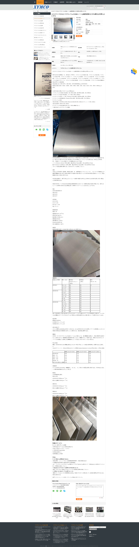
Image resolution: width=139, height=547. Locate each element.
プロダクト (40, 2)
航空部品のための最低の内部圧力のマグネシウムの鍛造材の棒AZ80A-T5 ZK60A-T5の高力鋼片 (78, 528)
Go (104, 7)
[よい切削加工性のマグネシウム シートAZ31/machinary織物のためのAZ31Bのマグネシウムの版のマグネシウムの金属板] (36, 58)
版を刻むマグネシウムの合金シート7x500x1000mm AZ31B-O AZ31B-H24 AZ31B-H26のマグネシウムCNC (44, 54)
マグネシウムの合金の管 (39, 27)
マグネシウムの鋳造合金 (39, 39)
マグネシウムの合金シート (45, 11)
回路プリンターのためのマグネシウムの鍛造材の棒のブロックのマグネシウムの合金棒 (78, 539)
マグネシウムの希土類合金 (39, 44)
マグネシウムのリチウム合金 (39, 42)
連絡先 (79, 36)
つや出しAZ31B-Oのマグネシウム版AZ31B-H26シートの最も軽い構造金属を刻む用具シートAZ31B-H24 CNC (60, 528)
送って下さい (93, 529)
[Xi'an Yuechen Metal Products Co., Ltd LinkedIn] (90, 532)
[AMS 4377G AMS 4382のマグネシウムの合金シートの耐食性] (78, 509)
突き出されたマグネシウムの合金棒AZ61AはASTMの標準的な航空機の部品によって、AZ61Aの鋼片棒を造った (79, 531)
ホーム (34, 11)
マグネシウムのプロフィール (39, 47)
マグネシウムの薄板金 (70, 477)
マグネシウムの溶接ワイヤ (39, 32)
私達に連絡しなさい (71, 2)
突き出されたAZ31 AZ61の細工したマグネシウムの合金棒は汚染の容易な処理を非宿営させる (78, 535)
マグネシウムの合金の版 (39, 16)
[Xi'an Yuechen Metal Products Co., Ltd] (41, 7)
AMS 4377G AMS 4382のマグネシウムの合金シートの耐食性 (78, 515)
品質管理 (62, 2)
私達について (48, 2)
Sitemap (94, 534)
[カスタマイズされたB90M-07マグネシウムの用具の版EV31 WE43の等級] (68, 509)
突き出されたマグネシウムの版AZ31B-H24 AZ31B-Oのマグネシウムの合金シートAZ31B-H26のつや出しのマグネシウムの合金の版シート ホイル (60, 536)
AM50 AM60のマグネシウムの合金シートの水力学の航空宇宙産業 (100, 515)
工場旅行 (55, 2)
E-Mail (90, 534)
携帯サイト (92, 536)
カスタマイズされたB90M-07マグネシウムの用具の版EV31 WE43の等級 (67, 515)
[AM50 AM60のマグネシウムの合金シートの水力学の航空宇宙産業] (100, 509)
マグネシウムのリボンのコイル (40, 35)
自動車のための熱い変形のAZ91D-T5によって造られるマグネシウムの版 (42, 540)
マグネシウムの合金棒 (38, 20)
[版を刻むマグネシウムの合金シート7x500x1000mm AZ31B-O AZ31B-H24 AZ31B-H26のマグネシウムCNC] (36, 53)
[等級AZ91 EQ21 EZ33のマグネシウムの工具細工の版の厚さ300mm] (89, 509)
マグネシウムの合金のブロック (40, 30)
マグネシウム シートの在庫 (60, 477)
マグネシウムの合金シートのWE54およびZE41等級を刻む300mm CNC (57, 515)
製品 (38, 11)
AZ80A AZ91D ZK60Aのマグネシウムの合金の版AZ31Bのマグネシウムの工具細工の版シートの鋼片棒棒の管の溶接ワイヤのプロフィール (42, 531)
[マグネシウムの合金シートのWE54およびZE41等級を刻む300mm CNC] (57, 509)
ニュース (86, 2)
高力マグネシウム (79, 477)
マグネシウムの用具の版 (39, 23)
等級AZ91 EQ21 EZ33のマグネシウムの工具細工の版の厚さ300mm (89, 515)
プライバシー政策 (43, 546)
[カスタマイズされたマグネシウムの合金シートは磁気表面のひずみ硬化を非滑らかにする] (63, 26)
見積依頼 (80, 2)
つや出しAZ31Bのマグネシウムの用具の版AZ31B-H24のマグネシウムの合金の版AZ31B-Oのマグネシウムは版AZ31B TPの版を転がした (42, 536)
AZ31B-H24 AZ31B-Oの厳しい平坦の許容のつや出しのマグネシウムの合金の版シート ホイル (61, 531)
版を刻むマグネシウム (38, 37)
